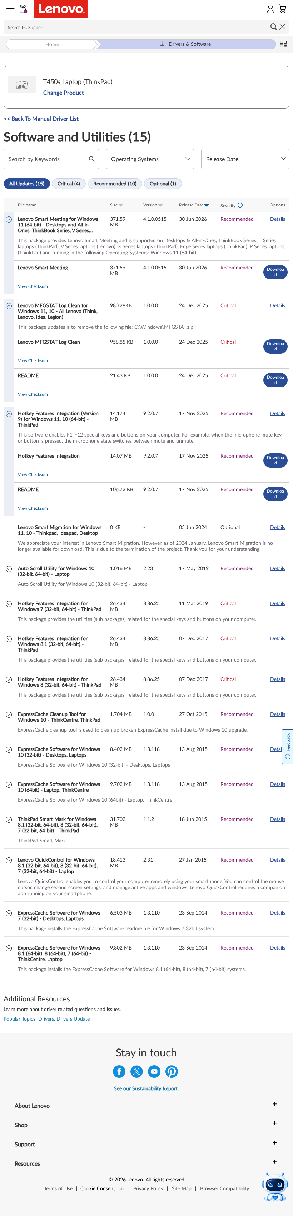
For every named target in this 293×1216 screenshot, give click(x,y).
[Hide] (9, 220)
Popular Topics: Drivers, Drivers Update (47, 1019)
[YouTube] (154, 1073)
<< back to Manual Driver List (41, 119)
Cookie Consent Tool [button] (102, 1188)
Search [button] (273, 26)
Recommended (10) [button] (114, 183)
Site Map (182, 1188)
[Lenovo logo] (61, 9)
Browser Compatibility (224, 1188)
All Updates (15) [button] (26, 183)
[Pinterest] (171, 1073)
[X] (136, 1073)
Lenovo (135, 1179)
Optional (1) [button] (163, 183)
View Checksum (33, 286)
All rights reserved (164, 1179)
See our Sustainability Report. (146, 1088)
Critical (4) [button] (69, 183)
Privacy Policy (148, 1188)
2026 (120, 1179)
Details (277, 219)
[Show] (9, 569)
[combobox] (150, 159)
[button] (9, 10)
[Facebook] (119, 1073)
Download (275, 272)
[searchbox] (146, 27)
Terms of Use (58, 1188)
